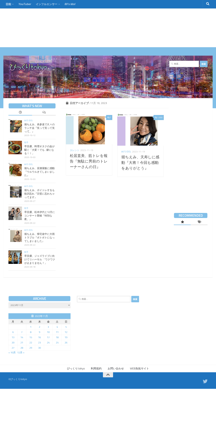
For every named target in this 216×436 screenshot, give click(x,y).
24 (48, 342)
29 (30, 347)
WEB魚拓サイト (139, 368)
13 (13, 337)
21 (21, 342)
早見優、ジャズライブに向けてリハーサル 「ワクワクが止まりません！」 (39, 259)
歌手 (26, 142)
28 (21, 347)
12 (66, 332)
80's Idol (126, 151)
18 (57, 337)
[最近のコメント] (44, 113)
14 (21, 337)
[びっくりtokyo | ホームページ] (28, 67)
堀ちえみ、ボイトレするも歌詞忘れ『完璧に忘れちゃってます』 (39, 194)
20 (13, 342)
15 (30, 337)
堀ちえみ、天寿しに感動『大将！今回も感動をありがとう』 (140, 162)
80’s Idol (70, 4)
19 (66, 337)
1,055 (160, 117)
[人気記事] (182, 222)
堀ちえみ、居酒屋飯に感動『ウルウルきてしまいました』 (39, 172)
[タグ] (199, 222)
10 (48, 332)
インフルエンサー (46, 4)
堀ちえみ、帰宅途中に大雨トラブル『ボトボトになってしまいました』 (39, 237)
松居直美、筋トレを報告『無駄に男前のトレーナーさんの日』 (89, 161)
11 (57, 332)
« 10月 (12, 352)
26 (66, 342)
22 (30, 342)
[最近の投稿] (20, 113)
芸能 (8, 4)
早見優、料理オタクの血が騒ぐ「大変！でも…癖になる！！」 (39, 150)
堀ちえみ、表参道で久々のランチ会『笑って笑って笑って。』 (39, 128)
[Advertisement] (101, 23)
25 (57, 342)
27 (13, 347)
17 (48, 337)
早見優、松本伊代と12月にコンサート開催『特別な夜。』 (39, 216)
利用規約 (96, 368)
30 (39, 347)
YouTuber (24, 4)
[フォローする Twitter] (205, 381)
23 (39, 342)
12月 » (20, 352)
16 (39, 337)
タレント (74, 150)
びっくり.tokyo (76, 368)
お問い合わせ (116, 368)
